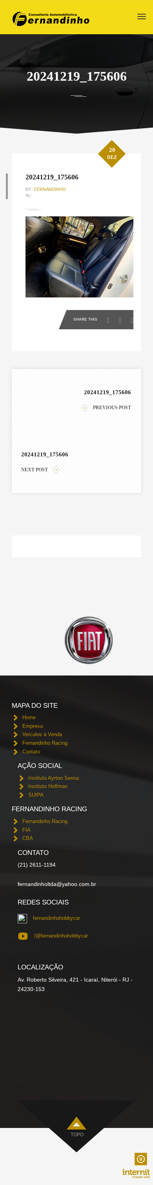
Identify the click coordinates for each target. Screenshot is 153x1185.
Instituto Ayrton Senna (53, 778)
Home (29, 717)
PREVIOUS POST (112, 407)
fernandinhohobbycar (56, 918)
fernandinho (50, 189)
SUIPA (36, 795)
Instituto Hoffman (47, 786)
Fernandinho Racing (44, 743)
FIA (26, 830)
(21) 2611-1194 (37, 865)
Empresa (32, 726)
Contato (31, 752)
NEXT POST (34, 470)
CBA (27, 838)
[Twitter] (122, 318)
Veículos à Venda (42, 734)
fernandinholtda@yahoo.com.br (57, 884)
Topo (77, 1134)
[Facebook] (110, 318)
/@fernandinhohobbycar (61, 936)
